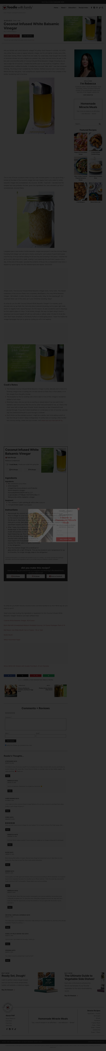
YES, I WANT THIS (65, 539)
